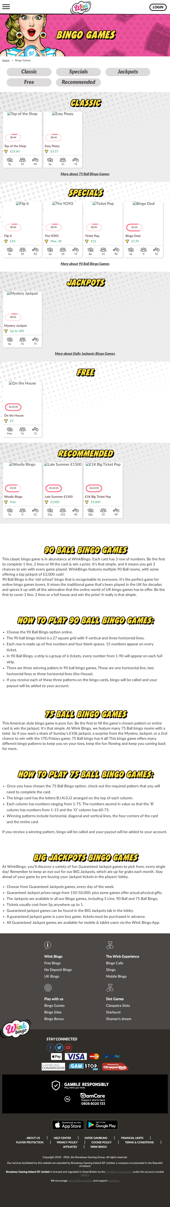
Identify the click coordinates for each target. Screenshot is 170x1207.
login (158, 7)
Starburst (113, 1012)
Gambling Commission (119, 1171)
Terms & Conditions (139, 1142)
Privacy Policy (67, 1142)
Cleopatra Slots (118, 1005)
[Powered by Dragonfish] (115, 1067)
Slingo (111, 970)
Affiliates (70, 1146)
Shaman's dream (118, 1019)
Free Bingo (52, 963)
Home (5, 60)
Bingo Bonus (54, 1019)
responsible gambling (80, 1180)
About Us (33, 1138)
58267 (85, 1175)
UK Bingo (51, 976)
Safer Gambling (96, 1138)
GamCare (113, 1180)
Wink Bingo (53, 956)
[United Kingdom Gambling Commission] (53, 1067)
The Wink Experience (122, 956)
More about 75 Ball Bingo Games (85, 174)
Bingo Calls (114, 963)
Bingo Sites (53, 1012)
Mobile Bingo (116, 976)
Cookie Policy (101, 1142)
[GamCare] (92, 1100)
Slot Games (115, 999)
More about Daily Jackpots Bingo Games (85, 354)
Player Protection (29, 1142)
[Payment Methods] (85, 1056)
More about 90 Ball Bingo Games (85, 264)
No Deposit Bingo (58, 970)
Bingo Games (54, 1005)
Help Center (62, 1138)
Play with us (53, 999)
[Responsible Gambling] (85, 1086)
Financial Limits (132, 1138)
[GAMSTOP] (83, 1067)
